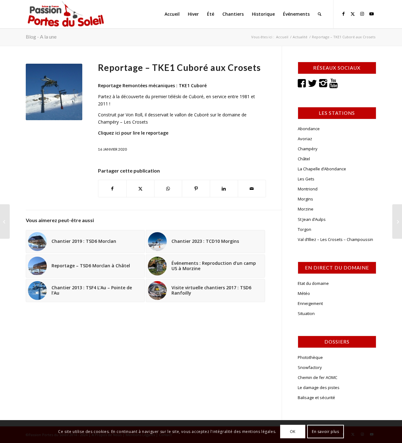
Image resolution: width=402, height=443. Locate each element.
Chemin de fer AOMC (317, 377)
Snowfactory (310, 367)
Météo (304, 293)
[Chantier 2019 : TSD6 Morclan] (5, 221)
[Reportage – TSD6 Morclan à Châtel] (397, 221)
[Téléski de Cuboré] (54, 92)
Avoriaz (305, 138)
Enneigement (310, 303)
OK (293, 431)
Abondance (309, 128)
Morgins (305, 199)
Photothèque (310, 357)
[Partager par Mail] (252, 188)
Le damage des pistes (319, 387)
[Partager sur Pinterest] (196, 188)
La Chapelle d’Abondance (322, 169)
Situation (306, 313)
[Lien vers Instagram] (362, 14)
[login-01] (66, 14)
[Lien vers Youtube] (371, 14)
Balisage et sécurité (316, 397)
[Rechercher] (319, 14)
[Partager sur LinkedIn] (224, 188)
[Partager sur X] (140, 188)
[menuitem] (172, 14)
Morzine (305, 209)
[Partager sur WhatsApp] (168, 188)
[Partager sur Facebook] (112, 188)
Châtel (304, 159)
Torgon (304, 229)
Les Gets (306, 179)
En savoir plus (325, 431)
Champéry (308, 149)
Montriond (308, 189)
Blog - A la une (41, 37)
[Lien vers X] (352, 14)
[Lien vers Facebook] (343, 14)
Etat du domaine (313, 283)
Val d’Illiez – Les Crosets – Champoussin (335, 239)
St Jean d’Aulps (312, 219)
